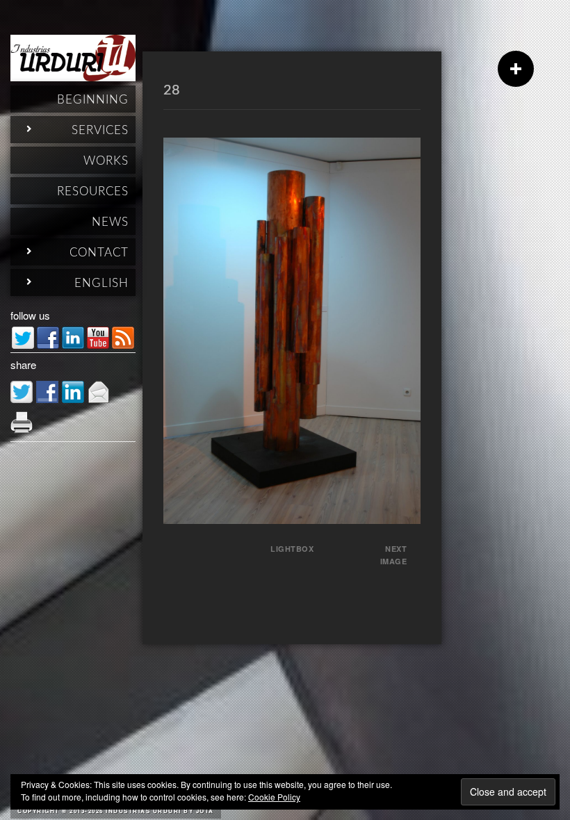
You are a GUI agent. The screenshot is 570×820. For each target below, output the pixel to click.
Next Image (393, 554)
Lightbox (292, 548)
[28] (292, 519)
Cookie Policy (274, 797)
